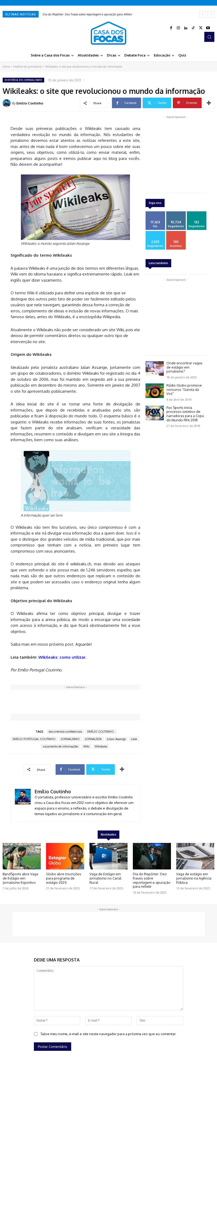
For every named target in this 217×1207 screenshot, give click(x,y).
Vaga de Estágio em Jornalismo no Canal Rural (105, 878)
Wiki (86, 746)
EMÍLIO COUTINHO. (101, 731)
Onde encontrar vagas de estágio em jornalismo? (184, 367)
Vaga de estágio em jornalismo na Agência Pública (193, 878)
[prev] (202, 14)
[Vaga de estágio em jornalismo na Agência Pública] (195, 856)
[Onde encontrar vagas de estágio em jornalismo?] (155, 368)
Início (6, 66)
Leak (134, 739)
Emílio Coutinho (29, 103)
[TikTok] (193, 28)
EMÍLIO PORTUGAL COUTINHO (34, 739)
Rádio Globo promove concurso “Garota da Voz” (184, 389)
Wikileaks (101, 746)
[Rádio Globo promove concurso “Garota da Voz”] (155, 390)
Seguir (176, 213)
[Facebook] (171, 28)
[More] (208, 103)
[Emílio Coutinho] (7, 103)
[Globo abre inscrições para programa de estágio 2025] (65, 856)
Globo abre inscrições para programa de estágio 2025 (63, 878)
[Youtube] (208, 28)
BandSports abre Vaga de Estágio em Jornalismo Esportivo (20, 878)
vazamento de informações (60, 746)
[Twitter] (200, 28)
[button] (209, 37)
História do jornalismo (27, 66)
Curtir (155, 213)
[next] (211, 14)
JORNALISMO (70, 739)
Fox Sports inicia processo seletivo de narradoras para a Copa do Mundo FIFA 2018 (185, 413)
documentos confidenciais (65, 731)
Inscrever (176, 233)
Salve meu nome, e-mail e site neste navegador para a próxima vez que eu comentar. (108, 1034)
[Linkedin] (185, 28)
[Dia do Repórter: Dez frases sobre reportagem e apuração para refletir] (152, 856)
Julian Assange (116, 739)
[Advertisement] (107, 702)
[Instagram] (178, 28)
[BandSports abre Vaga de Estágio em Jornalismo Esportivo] (22, 856)
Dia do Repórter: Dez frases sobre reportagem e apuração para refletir (87, 14)
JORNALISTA (93, 739)
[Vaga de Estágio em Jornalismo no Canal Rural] (108, 856)
